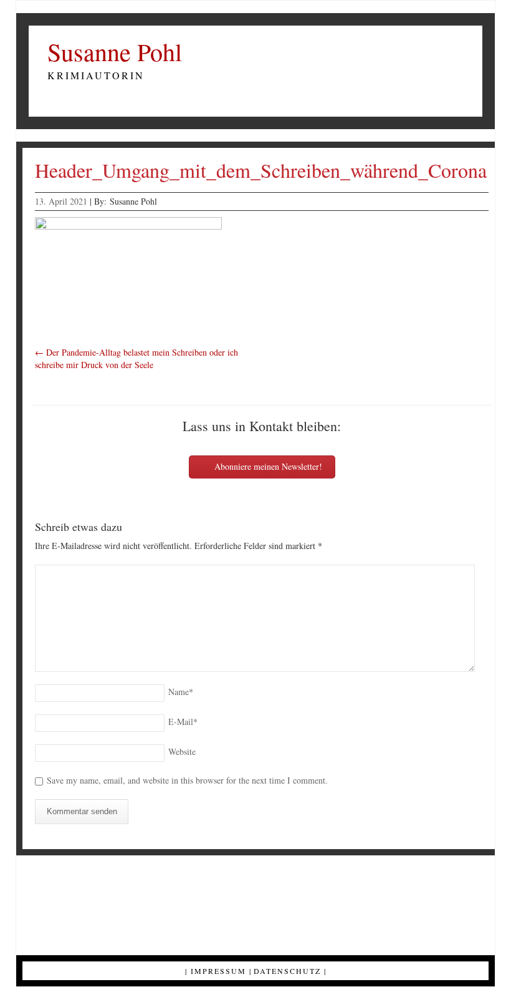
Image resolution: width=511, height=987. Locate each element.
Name (180, 692)
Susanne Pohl (114, 52)
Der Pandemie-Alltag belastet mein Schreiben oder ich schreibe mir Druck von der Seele (136, 358)
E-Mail (183, 721)
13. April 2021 (61, 201)
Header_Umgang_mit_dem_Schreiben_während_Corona (261, 170)
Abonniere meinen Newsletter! (267, 466)
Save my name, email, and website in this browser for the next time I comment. (187, 780)
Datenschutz (287, 971)
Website (182, 751)
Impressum (218, 971)
